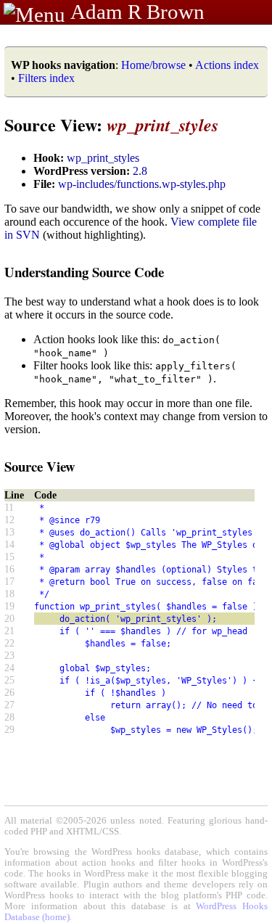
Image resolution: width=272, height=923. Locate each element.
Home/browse (153, 65)
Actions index (227, 65)
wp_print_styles (103, 158)
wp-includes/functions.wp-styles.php (142, 184)
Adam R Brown (137, 11)
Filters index (46, 78)
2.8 (140, 171)
